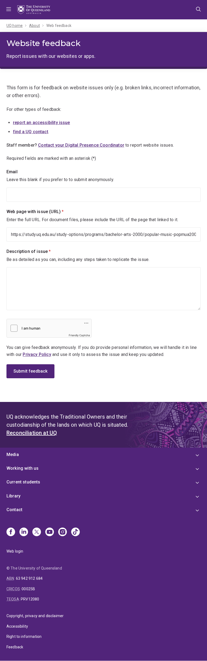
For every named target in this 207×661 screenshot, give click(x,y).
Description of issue (37, 251)
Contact (14, 509)
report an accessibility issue (41, 122)
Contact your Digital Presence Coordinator (81, 145)
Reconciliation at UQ (31, 433)
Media (12, 454)
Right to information (24, 636)
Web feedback (58, 25)
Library (13, 496)
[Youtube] (49, 532)
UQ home (14, 25)
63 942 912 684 (29, 578)
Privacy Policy (37, 354)
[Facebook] (10, 532)
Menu (8, 9)
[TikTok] (75, 532)
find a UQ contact (30, 131)
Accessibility (17, 626)
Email (12, 171)
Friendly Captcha (79, 335)
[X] (36, 532)
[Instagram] (62, 532)
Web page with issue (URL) (44, 211)
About (34, 25)
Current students (23, 482)
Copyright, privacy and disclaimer (35, 616)
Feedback (14, 647)
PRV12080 (30, 599)
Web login (14, 551)
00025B (28, 589)
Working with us (22, 468)
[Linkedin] (23, 532)
